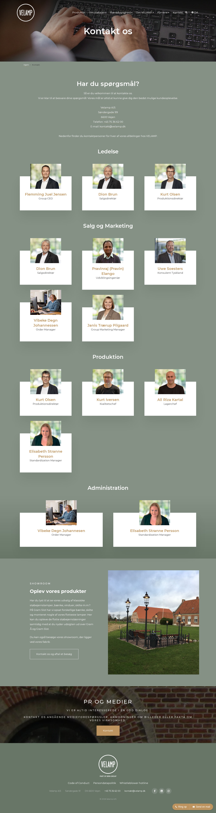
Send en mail (203, 806)
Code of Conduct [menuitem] (78, 783)
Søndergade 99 (108, 112)
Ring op (182, 806)
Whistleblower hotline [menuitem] (134, 783)
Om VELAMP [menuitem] (144, 12)
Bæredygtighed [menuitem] (120, 12)
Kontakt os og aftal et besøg (54, 654)
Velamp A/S (108, 107)
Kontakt (108, 730)
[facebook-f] (155, 791)
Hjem (26, 65)
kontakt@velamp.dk (112, 126)
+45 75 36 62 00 (113, 121)
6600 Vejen (108, 117)
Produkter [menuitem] (78, 12)
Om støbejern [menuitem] (98, 12)
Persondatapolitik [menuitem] (104, 783)
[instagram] (168, 791)
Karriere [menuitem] (162, 12)
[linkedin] (162, 791)
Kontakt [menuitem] (178, 12)
